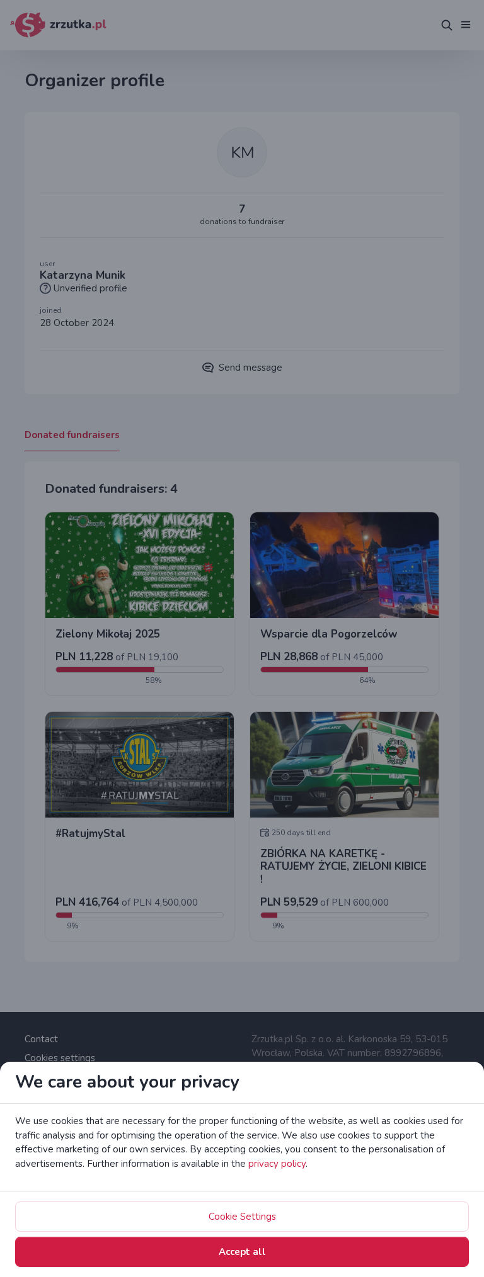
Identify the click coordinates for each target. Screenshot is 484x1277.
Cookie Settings (242, 1216)
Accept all (242, 1252)
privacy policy (277, 1163)
